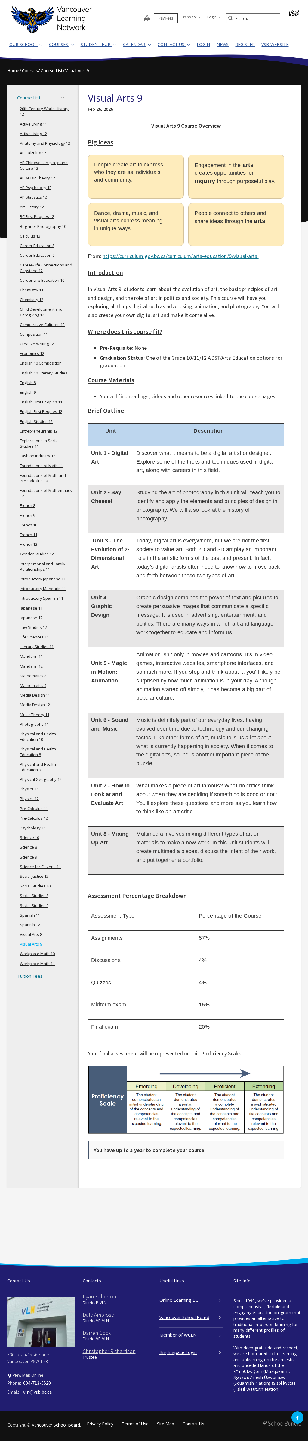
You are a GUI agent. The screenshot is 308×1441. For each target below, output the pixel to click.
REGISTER (245, 44)
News (223, 44)
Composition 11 (34, 334)
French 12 (28, 544)
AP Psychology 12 (35, 187)
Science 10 (29, 837)
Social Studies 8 (34, 895)
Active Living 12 (33, 133)
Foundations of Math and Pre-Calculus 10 (43, 478)
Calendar (134, 44)
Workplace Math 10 (37, 953)
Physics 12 (29, 798)
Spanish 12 (30, 924)
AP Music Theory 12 (37, 178)
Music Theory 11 (34, 714)
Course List (29, 98)
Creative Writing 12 (37, 343)
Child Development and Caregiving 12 (41, 311)
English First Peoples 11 (41, 402)
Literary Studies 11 (37, 646)
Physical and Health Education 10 (38, 736)
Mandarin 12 (31, 666)
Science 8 (28, 847)
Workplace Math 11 (37, 963)
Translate (189, 17)
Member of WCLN (177, 1335)
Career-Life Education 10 (42, 280)
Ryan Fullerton (99, 1296)
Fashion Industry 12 (37, 455)
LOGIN (203, 44)
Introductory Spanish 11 (41, 598)
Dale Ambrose (98, 1314)
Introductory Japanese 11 (43, 579)
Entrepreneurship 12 (38, 431)
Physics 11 (29, 789)
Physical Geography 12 (41, 779)
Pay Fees (166, 18)
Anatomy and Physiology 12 (45, 143)
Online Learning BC (178, 1300)
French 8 (27, 505)
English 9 (28, 392)
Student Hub (96, 44)
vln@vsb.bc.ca (37, 1392)
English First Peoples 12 (41, 411)
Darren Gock (97, 1332)
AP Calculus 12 (33, 153)
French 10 (28, 525)
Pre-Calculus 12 (34, 818)
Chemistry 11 (31, 290)
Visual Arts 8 (31, 934)
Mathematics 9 (33, 685)
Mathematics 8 (33, 676)
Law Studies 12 (33, 627)
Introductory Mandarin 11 (43, 588)
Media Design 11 (35, 695)
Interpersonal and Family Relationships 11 (42, 566)
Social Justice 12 (34, 876)
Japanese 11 (31, 608)
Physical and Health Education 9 (38, 767)
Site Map (165, 1424)
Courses (59, 44)
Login (212, 17)
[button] (64, 98)
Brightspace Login (178, 1352)
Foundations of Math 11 (41, 465)
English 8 (28, 382)
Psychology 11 (33, 828)
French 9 (27, 515)
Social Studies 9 (34, 905)
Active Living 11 (33, 124)
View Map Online (28, 1375)
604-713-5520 (37, 1383)
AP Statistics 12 (33, 197)
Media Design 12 (35, 704)
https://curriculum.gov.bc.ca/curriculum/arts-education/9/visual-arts (181, 256)
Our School (23, 44)
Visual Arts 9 (31, 944)
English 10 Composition (41, 363)
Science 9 (28, 857)
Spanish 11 (30, 915)
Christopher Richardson (109, 1351)
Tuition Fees (30, 976)
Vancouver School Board (184, 1317)
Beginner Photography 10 (43, 226)
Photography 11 (34, 724)
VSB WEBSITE (274, 44)
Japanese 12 (31, 617)
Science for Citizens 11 (40, 866)
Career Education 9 (37, 255)
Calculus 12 (30, 236)
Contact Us (172, 44)
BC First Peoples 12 (37, 216)
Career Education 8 (37, 245)
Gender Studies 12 (37, 554)
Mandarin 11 (31, 656)
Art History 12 (32, 207)
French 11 (28, 534)
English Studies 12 (36, 421)
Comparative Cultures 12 (42, 324)
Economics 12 (32, 353)
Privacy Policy (100, 1424)
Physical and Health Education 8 (38, 751)
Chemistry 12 (31, 299)
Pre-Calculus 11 (34, 808)
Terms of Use (135, 1424)
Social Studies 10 (35, 886)
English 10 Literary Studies (43, 373)
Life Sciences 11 (34, 637)
